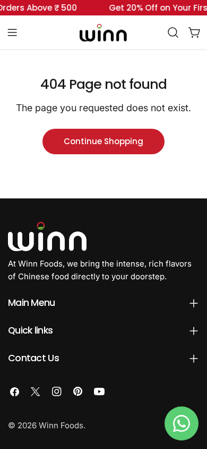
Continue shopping (103, 141)
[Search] (173, 32)
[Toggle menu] (12, 32)
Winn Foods (61, 425)
